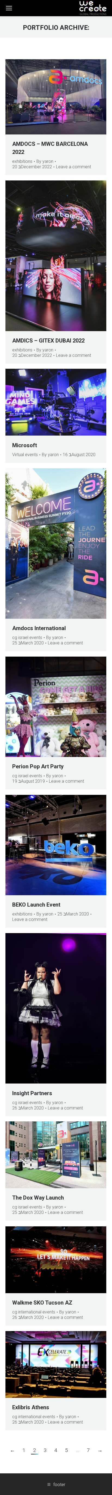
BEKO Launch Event (36, 904)
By (44, 161)
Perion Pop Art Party (38, 766)
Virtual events (25, 454)
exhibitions (22, 161)
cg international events (33, 1312)
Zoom (49, 97)
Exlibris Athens (30, 1407)
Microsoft (24, 445)
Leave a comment (73, 166)
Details (63, 97)
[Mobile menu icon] (9, 8)
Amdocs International (39, 628)
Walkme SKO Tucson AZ (42, 1302)
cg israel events (27, 637)
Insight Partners (32, 1093)
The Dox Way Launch (38, 1197)
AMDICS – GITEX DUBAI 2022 (48, 340)
